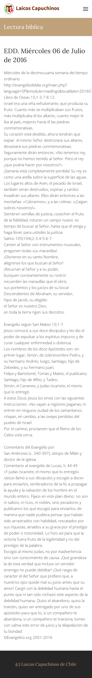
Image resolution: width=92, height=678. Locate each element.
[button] (85, 9)
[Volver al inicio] (32, 9)
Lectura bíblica (23, 26)
